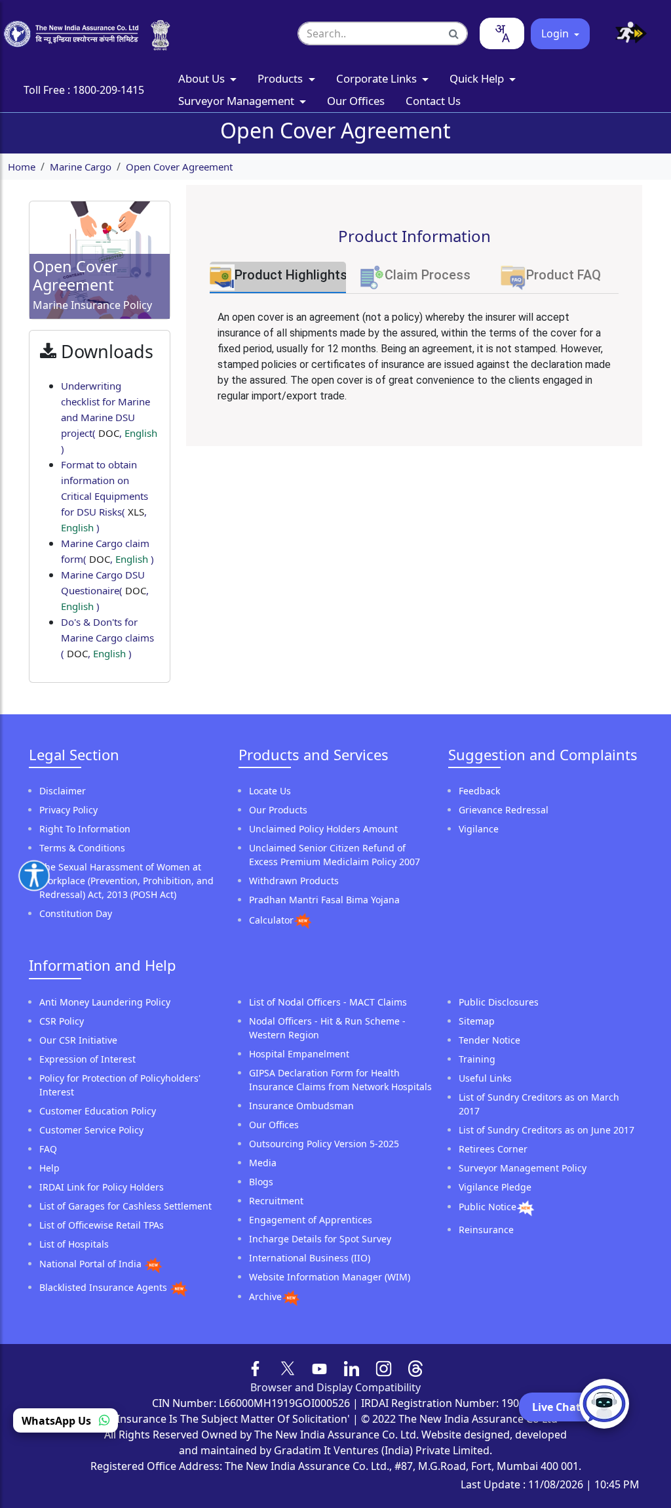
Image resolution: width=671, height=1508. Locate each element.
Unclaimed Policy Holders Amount (323, 829)
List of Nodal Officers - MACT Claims (328, 1002)
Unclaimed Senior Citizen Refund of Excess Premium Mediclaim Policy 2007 (334, 855)
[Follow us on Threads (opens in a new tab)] (416, 1367)
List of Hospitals (74, 1244)
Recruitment (276, 1200)
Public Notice (487, 1206)
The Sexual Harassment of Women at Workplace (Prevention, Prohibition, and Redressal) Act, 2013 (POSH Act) (126, 881)
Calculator (271, 920)
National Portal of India (91, 1263)
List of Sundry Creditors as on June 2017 (546, 1130)
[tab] (278, 277)
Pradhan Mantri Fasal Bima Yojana (324, 899)
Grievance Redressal (503, 810)
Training (477, 1059)
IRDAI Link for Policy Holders (101, 1187)
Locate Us (270, 791)
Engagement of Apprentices (310, 1219)
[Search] (454, 33)
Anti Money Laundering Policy (104, 1002)
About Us (202, 78)
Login (556, 33)
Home (21, 166)
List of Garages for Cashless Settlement (125, 1206)
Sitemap (477, 1021)
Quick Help (478, 78)
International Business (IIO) (309, 1258)
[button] (625, 34)
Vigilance (479, 829)
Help (49, 1168)
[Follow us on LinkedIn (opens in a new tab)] (351, 1367)
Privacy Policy (68, 810)
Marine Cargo (80, 166)
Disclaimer (62, 791)
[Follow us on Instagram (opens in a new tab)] (383, 1367)
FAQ (48, 1149)
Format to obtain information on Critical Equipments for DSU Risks (104, 496)
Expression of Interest (87, 1059)
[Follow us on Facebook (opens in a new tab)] (256, 1367)
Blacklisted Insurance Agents (104, 1287)
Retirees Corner (493, 1149)
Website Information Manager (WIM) (329, 1277)
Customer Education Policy (97, 1111)
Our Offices (356, 100)
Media (263, 1162)
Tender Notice (489, 1040)
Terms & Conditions (82, 848)
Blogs (261, 1181)
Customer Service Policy (91, 1130)
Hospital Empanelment (299, 1054)
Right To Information (84, 829)
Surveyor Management (237, 100)
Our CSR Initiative (78, 1040)
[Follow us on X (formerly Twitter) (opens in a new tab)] (288, 1367)
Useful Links (485, 1078)
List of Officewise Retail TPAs (101, 1225)
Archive (265, 1296)
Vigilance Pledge (495, 1187)
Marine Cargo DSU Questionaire (105, 590)
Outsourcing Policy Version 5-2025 (324, 1143)
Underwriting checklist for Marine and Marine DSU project (109, 417)
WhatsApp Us (58, 1421)
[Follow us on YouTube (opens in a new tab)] (319, 1367)
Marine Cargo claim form (107, 551)
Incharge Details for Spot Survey (320, 1239)
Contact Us (433, 100)
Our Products (278, 810)
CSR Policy (61, 1021)
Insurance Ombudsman (301, 1105)
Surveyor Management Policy (522, 1168)
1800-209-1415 (108, 90)
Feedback (479, 791)
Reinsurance (486, 1229)
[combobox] (502, 33)
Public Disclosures (499, 1002)
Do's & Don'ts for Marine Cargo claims (107, 637)
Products (281, 78)
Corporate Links (377, 78)
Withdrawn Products (294, 880)
